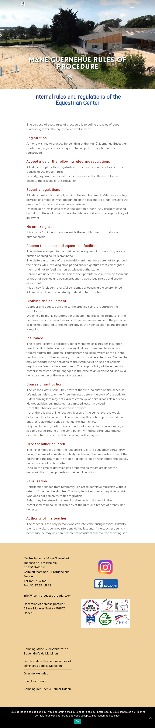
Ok (77, 721)
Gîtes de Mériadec (36, 673)
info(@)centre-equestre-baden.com (47, 595)
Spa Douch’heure (35, 681)
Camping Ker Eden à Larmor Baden (47, 689)
